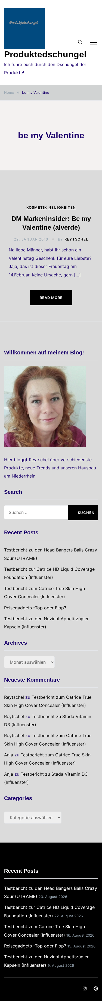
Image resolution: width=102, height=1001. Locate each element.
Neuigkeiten (62, 207)
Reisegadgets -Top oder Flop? (35, 607)
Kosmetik (36, 207)
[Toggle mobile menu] (93, 42)
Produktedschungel (45, 54)
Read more (51, 297)
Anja (8, 754)
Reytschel (76, 239)
